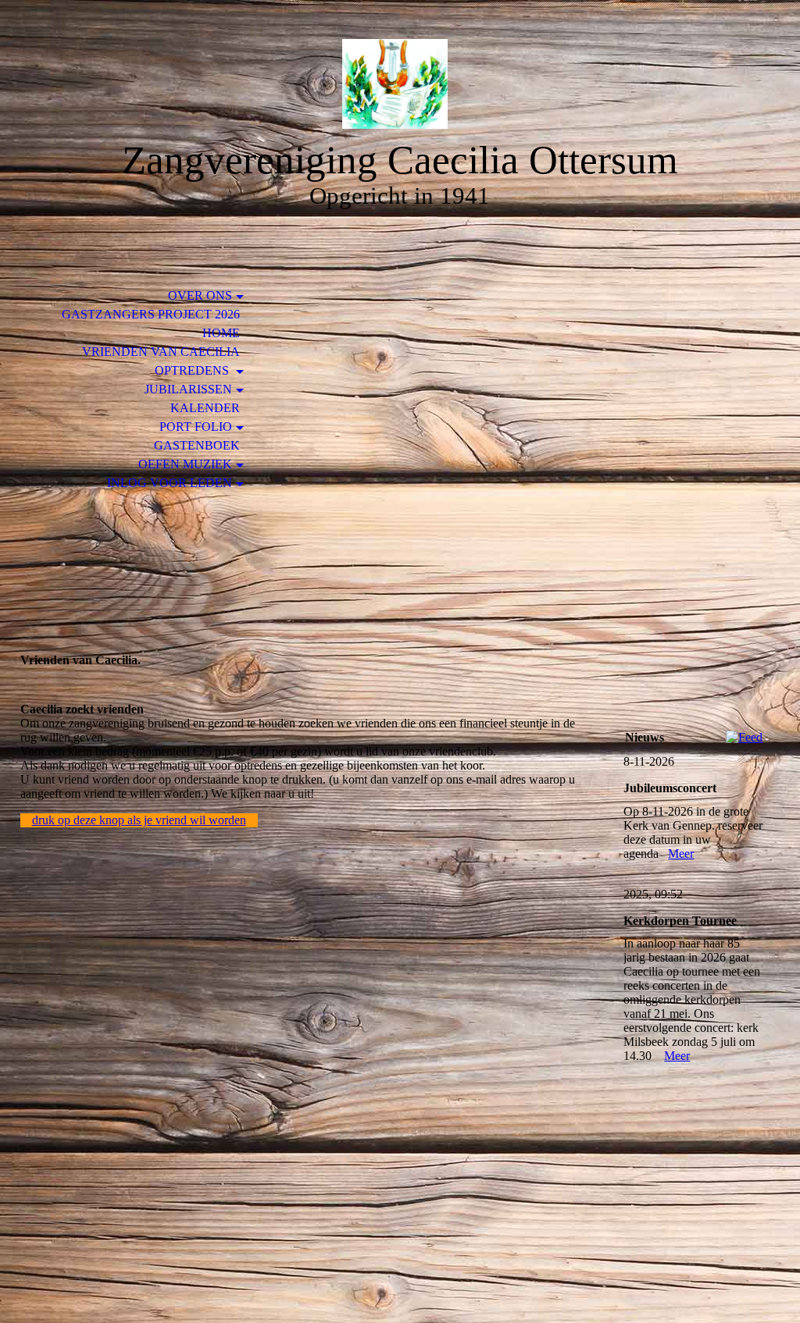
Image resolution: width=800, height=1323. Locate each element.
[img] (400, 84)
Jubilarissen (188, 389)
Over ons (200, 295)
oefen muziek (185, 464)
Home (221, 333)
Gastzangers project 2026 (151, 314)
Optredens (193, 370)
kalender (205, 407)
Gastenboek (197, 445)
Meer (681, 853)
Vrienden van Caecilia (161, 351)
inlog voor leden (169, 482)
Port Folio (195, 426)
